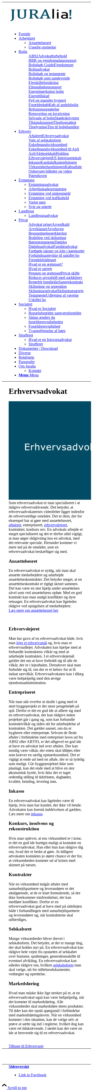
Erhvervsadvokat (55, 136)
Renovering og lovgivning (49, 114)
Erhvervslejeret (40, 158)
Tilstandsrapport (41, 122)
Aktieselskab (46, 153)
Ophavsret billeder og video (50, 171)
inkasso (37, 814)
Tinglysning (38, 127)
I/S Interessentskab (66, 158)
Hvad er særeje (40, 269)
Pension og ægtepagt (45, 273)
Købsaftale (73, 167)
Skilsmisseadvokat (43, 291)
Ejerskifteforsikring (44, 82)
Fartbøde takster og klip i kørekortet (56, 251)
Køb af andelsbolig (63, 105)
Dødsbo (61, 242)
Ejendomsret (63, 65)
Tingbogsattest (65, 122)
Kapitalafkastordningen (58, 162)
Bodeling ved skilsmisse (47, 238)
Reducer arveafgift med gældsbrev (55, 277)
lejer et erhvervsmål (31, 643)
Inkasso (34, 162)
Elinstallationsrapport (45, 87)
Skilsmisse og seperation (48, 286)
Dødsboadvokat (41, 246)
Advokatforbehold (52, 56)
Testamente (37, 295)
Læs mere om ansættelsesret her (33, 610)
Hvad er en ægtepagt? (46, 264)
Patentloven (38, 176)
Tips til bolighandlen (63, 127)
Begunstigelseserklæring (48, 233)
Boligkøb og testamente (47, 74)
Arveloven (55, 229)
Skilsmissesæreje (70, 291)
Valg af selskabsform (45, 140)
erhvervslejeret (55, 525)
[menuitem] (51, 34)
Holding (62, 153)
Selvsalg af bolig (42, 118)
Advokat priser (40, 224)
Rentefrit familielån (44, 282)
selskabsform (63, 965)
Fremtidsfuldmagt (42, 260)
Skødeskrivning (67, 118)
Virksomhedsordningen (47, 167)
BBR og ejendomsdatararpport (52, 60)
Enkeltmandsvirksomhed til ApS (54, 149)
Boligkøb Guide (41, 65)
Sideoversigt (19, 1066)
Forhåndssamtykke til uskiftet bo (54, 255)
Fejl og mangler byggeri (47, 100)
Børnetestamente (42, 242)
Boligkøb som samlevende (49, 78)
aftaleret (15, 525)
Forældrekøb (39, 105)
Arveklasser (38, 229)
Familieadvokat (65, 246)
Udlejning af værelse (62, 295)
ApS (32, 153)
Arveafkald (60, 224)
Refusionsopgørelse (44, 109)
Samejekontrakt (71, 282)
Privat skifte (70, 273)
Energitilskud (39, 96)
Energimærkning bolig (46, 91)
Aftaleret (35, 136)
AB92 (33, 56)
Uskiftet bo (37, 300)
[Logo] (46, 25)
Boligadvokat (39, 69)
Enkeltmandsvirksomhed (48, 145)
